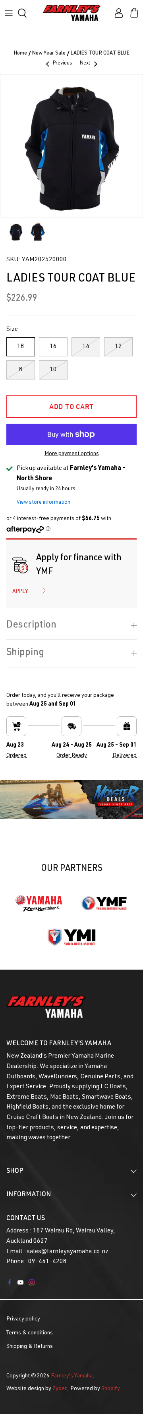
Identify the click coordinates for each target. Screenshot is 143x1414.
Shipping (25, 653)
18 (20, 347)
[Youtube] (20, 1282)
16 (53, 347)
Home (20, 54)
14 (85, 347)
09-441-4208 (47, 1262)
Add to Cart (71, 406)
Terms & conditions (29, 1333)
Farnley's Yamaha (72, 1376)
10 (53, 370)
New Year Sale (49, 54)
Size (12, 330)
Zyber (59, 1389)
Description (31, 625)
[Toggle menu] (8, 13)
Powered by (95, 1389)
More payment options (71, 454)
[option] (71, 145)
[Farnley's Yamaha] (71, 13)
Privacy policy (23, 1319)
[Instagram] (32, 1282)
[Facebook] (9, 1282)
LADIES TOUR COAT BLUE (100, 54)
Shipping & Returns (29, 1346)
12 (118, 347)
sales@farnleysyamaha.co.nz (67, 1252)
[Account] (117, 13)
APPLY (20, 591)
